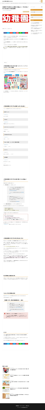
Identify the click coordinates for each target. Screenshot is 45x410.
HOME (3, 3)
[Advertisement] (16, 55)
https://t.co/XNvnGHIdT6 (19, 307)
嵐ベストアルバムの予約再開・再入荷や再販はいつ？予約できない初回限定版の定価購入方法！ (19, 395)
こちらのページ (6, 114)
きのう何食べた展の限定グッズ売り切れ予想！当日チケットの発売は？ (19, 382)
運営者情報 (17, 405)
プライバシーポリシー (22, 405)
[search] (42, 7)
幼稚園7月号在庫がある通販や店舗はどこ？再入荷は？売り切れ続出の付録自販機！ (19, 3)
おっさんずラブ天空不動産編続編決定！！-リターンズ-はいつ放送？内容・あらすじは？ (36, 23)
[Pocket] (17, 33)
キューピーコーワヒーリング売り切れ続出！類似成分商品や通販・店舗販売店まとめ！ (19, 388)
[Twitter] (8, 33)
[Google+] (11, 33)
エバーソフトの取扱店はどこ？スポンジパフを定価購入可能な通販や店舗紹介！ (19, 376)
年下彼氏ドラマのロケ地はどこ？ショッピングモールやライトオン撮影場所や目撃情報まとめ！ (36, 28)
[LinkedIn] (23, 33)
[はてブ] (14, 33)
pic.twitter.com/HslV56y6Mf (13, 190)
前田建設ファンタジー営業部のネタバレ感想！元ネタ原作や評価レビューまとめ (36, 30)
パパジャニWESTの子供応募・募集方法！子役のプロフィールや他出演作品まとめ (36, 33)
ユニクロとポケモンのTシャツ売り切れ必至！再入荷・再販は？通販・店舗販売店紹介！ (19, 369)
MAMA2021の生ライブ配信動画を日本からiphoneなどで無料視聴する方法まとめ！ (36, 25)
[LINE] (20, 33)
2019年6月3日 (17, 201)
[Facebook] (5, 33)
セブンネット (7, 295)
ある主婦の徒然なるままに (7, 1)
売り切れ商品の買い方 (7, 3)
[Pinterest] (26, 33)
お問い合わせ (27, 405)
